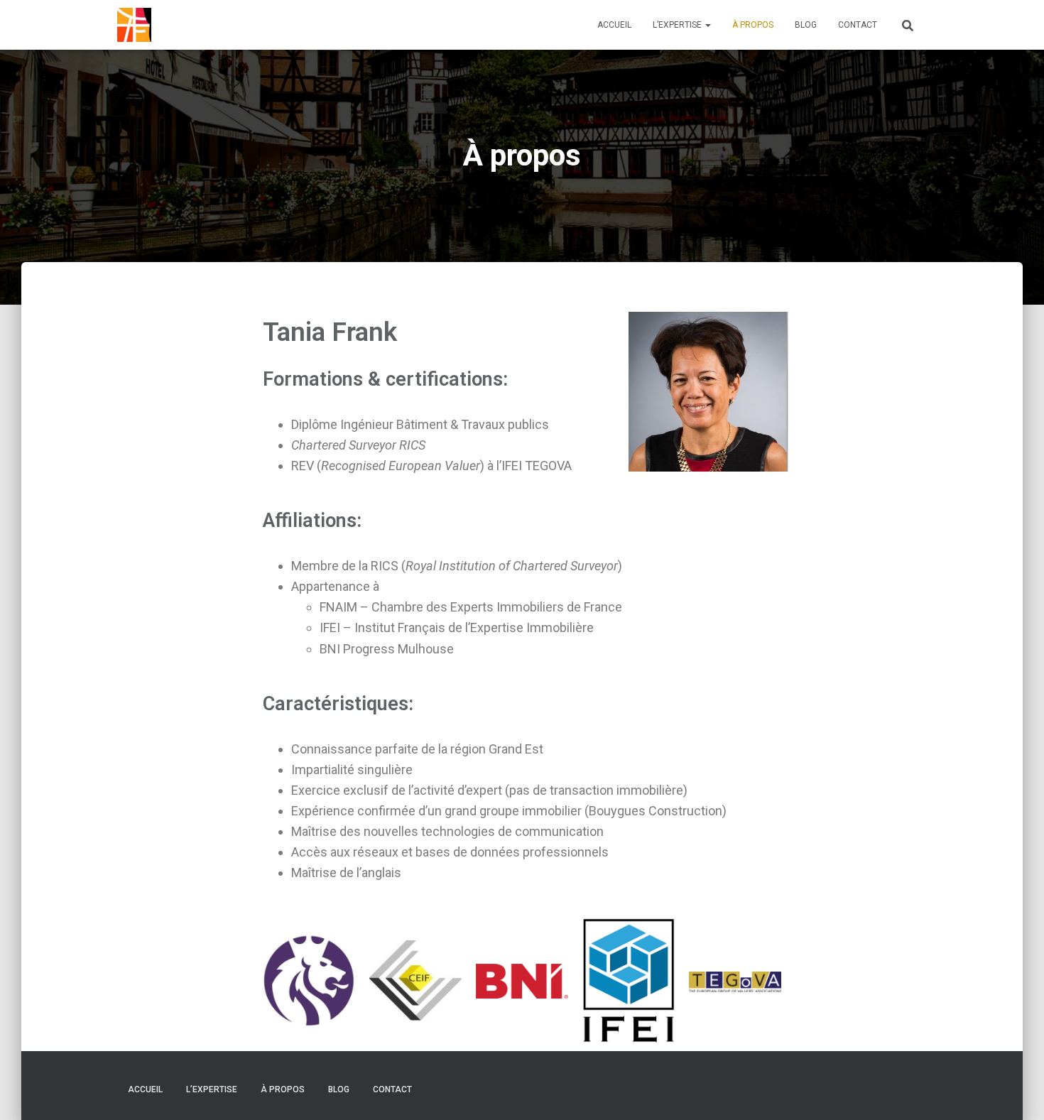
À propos (752, 25)
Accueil (614, 25)
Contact (857, 25)
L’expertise (678, 25)
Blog (806, 25)
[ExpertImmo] (134, 25)
